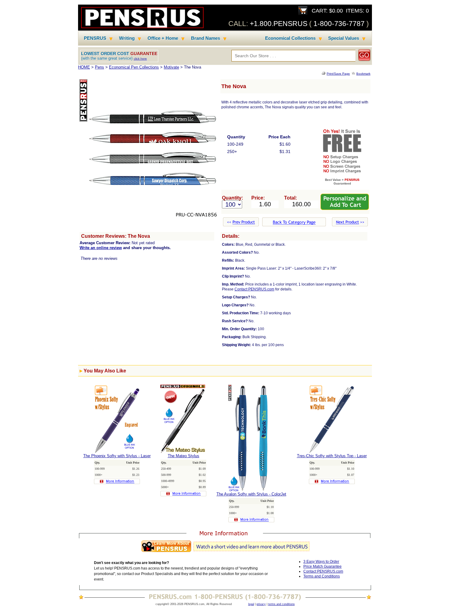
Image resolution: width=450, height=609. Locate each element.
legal (251, 604)
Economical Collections (290, 38)
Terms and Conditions (321, 576)
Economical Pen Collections (134, 67)
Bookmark (363, 73)
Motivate (171, 67)
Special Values (343, 38)
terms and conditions (281, 604)
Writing (127, 38)
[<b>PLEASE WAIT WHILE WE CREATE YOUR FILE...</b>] (324, 73)
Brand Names (205, 38)
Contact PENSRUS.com (254, 289)
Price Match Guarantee (322, 566)
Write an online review (101, 247)
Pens (99, 67)
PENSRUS (95, 38)
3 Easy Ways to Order (321, 561)
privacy (261, 604)
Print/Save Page (338, 73)
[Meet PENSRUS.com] (225, 552)
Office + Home (163, 38)
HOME (84, 67)
